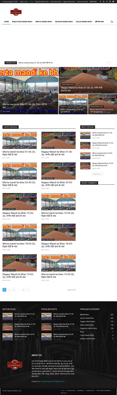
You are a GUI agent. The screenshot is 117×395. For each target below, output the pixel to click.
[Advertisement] (56, 11)
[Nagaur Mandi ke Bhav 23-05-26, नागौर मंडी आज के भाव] (102, 104)
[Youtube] (113, 1)
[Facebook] (100, 1)
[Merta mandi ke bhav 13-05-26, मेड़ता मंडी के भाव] (58, 262)
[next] (111, 62)
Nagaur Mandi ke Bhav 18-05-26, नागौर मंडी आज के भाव (57, 245)
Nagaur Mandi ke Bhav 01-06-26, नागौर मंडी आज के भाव (57, 153)
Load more (96, 174)
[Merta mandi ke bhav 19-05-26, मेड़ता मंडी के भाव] (58, 201)
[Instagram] (103, 1)
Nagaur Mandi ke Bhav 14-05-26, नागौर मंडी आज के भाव (18, 276)
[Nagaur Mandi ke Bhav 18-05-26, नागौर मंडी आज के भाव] (58, 232)
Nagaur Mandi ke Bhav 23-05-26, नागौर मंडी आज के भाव (57, 184)
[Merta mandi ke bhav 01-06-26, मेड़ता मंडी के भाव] (29, 90)
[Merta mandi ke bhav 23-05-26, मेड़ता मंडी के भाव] (73, 104)
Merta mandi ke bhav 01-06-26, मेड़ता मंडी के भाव (36, 63)
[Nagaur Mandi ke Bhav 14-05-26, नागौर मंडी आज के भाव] (20, 262)
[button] (111, 21)
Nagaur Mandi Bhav (68, 84)
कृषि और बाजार (6, 101)
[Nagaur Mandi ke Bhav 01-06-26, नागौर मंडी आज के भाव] (88, 80)
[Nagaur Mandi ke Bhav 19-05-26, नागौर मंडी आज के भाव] (20, 201)
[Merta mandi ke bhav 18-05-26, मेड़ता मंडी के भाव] (20, 232)
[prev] (107, 62)
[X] (107, 1)
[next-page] (28, 290)
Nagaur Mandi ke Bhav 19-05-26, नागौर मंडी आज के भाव (18, 214)
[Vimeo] (110, 1)
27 (23, 290)
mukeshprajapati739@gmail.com (52, 381)
